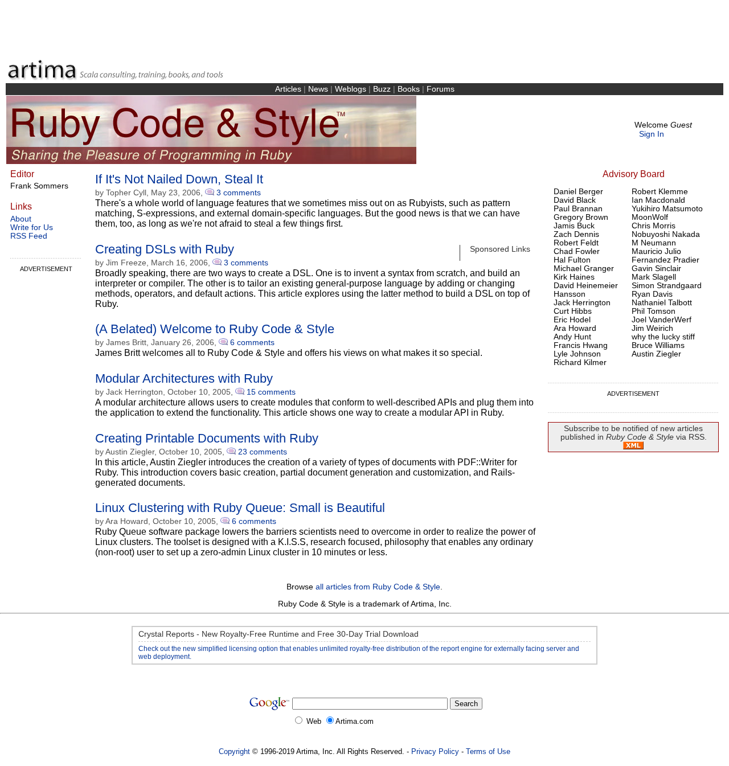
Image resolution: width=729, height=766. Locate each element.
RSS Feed (28, 236)
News (318, 89)
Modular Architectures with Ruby (184, 378)
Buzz (382, 89)
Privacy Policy (435, 751)
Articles (288, 89)
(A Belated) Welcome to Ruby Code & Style (214, 329)
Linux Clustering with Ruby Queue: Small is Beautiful (240, 508)
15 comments (271, 391)
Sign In (651, 134)
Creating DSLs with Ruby (164, 249)
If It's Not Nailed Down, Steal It (179, 179)
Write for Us (31, 227)
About (20, 219)
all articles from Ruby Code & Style (378, 587)
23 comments (262, 451)
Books (409, 89)
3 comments (238, 192)
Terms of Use (488, 751)
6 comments (252, 342)
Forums (440, 89)
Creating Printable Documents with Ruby (206, 438)
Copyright (234, 751)
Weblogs (350, 89)
